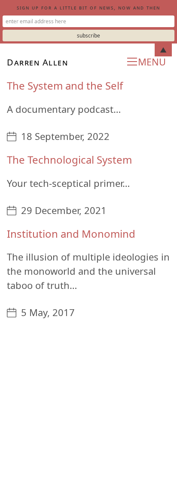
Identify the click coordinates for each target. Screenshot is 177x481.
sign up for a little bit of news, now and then (88, 7)
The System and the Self (65, 85)
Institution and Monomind (71, 234)
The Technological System (69, 159)
